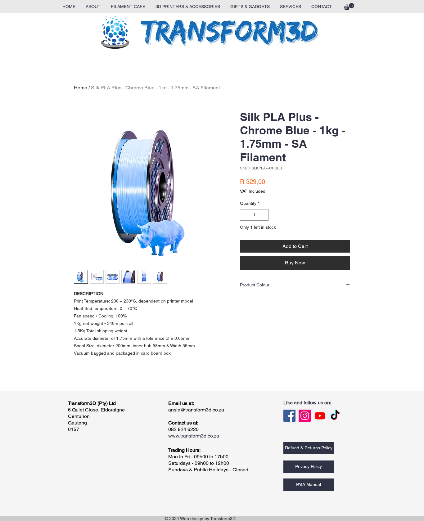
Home (80, 88)
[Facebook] (289, 416)
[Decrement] (245, 214)
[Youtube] (320, 416)
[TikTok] (335, 416)
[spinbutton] (254, 214)
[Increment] (264, 214)
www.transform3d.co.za (193, 436)
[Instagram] (305, 416)
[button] (349, 6)
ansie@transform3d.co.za (196, 410)
